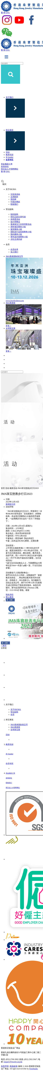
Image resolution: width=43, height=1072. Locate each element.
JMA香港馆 (15, 727)
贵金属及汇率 (6, 164)
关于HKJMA (16, 710)
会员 (12, 715)
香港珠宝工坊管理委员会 (21, 224)
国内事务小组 (16, 234)
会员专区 (9, 160)
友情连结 (5, 166)
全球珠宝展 (15, 730)
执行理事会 (15, 222)
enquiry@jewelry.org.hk (13, 1062)
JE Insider (9, 157)
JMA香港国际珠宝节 (19, 725)
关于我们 (9, 97)
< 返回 (3, 646)
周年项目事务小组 (18, 227)
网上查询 (9, 597)
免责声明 (5, 1066)
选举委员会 (15, 219)
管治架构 (14, 712)
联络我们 (14, 204)
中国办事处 (15, 202)
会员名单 (14, 249)
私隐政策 (14, 1066)
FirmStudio (33, 1069)
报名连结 (9, 595)
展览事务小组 (16, 229)
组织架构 (14, 214)
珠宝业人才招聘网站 (9, 169)
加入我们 (14, 252)
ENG (8, 13)
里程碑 (13, 199)
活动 (8, 152)
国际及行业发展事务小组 (21, 232)
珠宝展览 (9, 130)
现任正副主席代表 (18, 217)
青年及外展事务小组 (19, 237)
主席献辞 (14, 197)
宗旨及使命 (15, 194)
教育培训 (9, 155)
